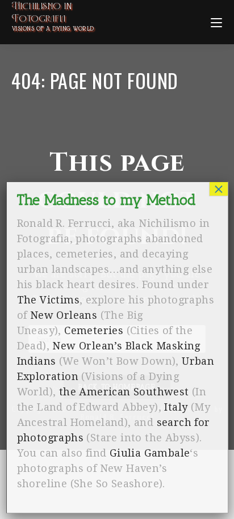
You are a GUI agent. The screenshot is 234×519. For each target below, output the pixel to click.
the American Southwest (124, 392)
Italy (175, 407)
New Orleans (63, 315)
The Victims (48, 300)
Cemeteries (93, 330)
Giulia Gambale (150, 453)
